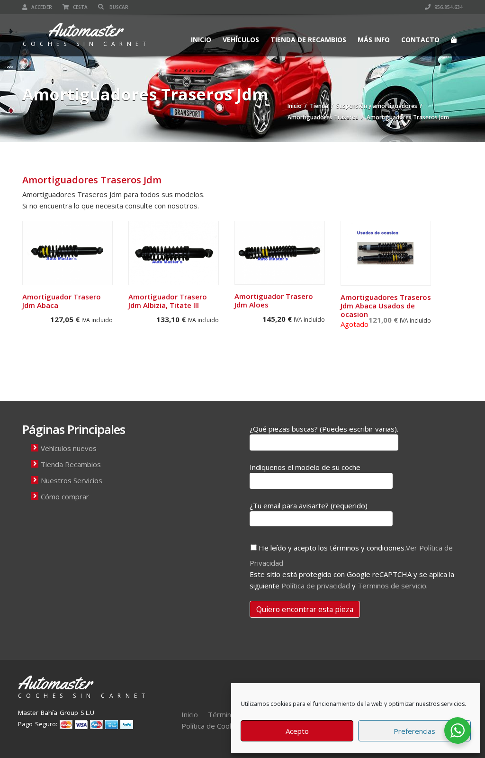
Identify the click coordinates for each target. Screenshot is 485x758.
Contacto (420, 39)
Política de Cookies (211, 726)
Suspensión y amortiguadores (376, 106)
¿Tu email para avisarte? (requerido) (309, 505)
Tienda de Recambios (308, 39)
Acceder (41, 7)
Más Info (374, 39)
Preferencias (414, 731)
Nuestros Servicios (71, 480)
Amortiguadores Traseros (323, 117)
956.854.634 (448, 7)
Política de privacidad (315, 585)
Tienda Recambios (71, 464)
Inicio (201, 39)
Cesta (80, 7)
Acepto (297, 731)
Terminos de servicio (392, 585)
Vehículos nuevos (69, 448)
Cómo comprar (65, 496)
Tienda (319, 106)
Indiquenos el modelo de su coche (305, 467)
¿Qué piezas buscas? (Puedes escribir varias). (324, 428)
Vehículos (241, 39)
